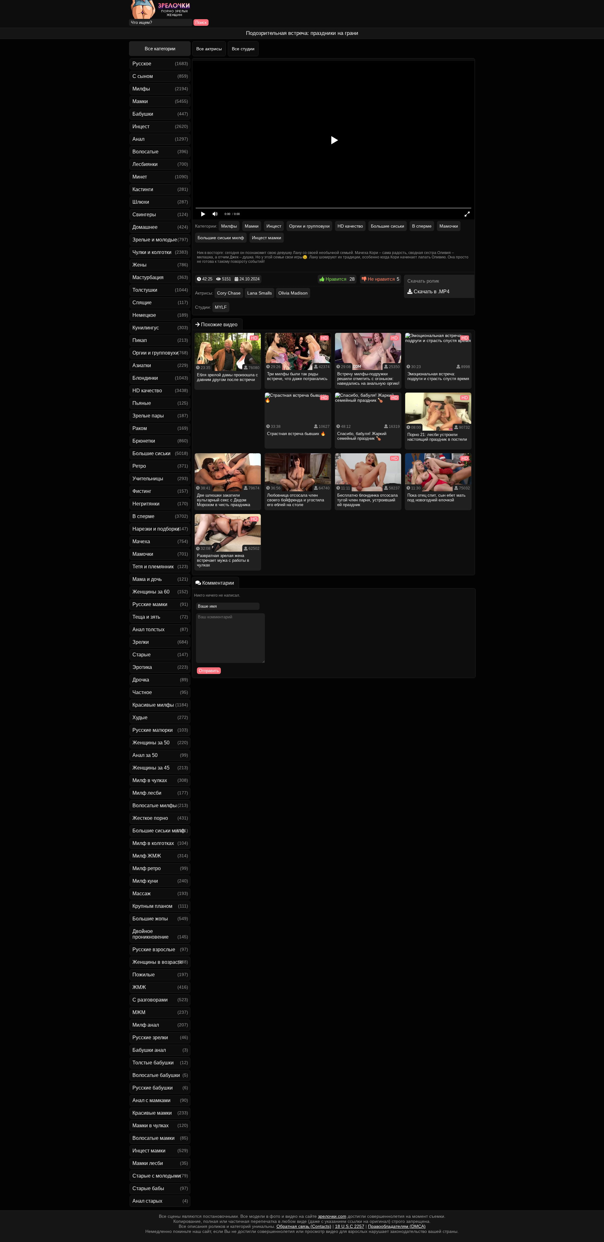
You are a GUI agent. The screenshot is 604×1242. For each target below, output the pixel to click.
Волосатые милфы (154, 805)
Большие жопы (150, 918)
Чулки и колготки (151, 252)
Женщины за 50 (151, 742)
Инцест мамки (148, 1150)
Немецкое (144, 315)
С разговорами (150, 999)
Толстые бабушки (153, 1062)
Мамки (140, 101)
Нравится (335, 279)
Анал (138, 139)
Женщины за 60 (151, 591)
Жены (139, 265)
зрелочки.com (332, 1216)
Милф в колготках (153, 843)
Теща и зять (146, 617)
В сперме (143, 516)
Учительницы (147, 478)
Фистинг (141, 491)
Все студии (243, 48)
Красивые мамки (152, 1113)
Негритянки (145, 503)
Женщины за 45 (151, 767)
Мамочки (142, 554)
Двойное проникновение (150, 934)
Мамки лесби (147, 1163)
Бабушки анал (149, 1050)
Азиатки (141, 365)
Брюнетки (143, 441)
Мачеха (141, 541)
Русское (141, 63)
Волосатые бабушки (156, 1075)
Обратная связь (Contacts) (304, 1226)
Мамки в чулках (150, 1125)
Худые (140, 717)
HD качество (147, 390)
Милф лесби (146, 793)
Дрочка (140, 679)
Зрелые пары (148, 415)
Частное (142, 692)
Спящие (142, 302)
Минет (139, 176)
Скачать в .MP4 (431, 291)
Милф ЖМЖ (146, 855)
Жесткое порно (150, 818)
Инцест (140, 126)
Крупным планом (152, 906)
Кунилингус (145, 327)
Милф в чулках (149, 780)
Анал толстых (148, 629)
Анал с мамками (151, 1100)
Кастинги (142, 189)
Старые (141, 654)
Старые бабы (148, 1188)
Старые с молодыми (156, 1176)
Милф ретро (146, 868)
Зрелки (140, 642)
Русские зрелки (150, 1037)
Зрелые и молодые (154, 239)
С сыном (142, 76)
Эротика (142, 667)
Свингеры (144, 214)
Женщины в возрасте (157, 962)
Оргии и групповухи (155, 353)
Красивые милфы (153, 705)
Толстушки (144, 290)
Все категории (160, 48)
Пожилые (143, 974)
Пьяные (141, 403)
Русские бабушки (152, 1087)
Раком (139, 428)
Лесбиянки (145, 164)
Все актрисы (209, 48)
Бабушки (142, 114)
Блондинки (145, 378)
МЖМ (138, 1012)
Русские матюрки (152, 730)
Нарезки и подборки (155, 529)
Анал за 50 (145, 755)
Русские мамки (149, 604)
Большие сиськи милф (158, 830)
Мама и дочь (147, 579)
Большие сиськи (151, 453)
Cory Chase (229, 292)
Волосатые (145, 151)
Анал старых (147, 1201)
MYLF (221, 307)
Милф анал (145, 1025)
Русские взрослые (153, 949)
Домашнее (145, 227)
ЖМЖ (139, 987)
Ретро (139, 466)
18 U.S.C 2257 (349, 1226)
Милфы (141, 88)
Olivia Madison (293, 292)
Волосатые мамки (153, 1138)
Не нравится (380, 279)
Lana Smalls (259, 292)
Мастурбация (148, 277)
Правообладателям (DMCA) (397, 1226)
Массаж (141, 893)
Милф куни (145, 881)
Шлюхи (140, 202)
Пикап (139, 340)
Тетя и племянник (153, 566)
